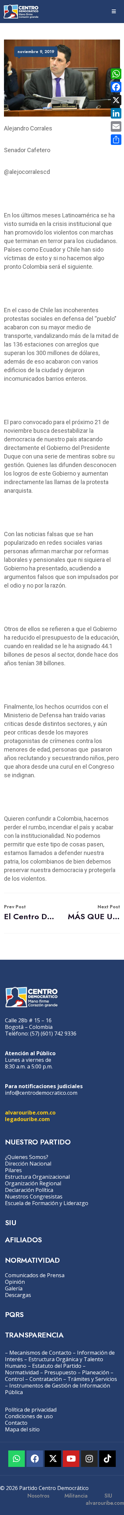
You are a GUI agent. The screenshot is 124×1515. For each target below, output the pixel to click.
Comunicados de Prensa (34, 1275)
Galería (13, 1288)
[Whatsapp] (16, 1458)
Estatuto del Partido (56, 1365)
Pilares (13, 1170)
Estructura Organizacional (37, 1176)
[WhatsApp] (116, 73)
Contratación (45, 1379)
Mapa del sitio (22, 1429)
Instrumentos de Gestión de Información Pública (57, 1389)
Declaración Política (29, 1190)
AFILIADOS (23, 1239)
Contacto (16, 1422)
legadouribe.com (27, 1119)
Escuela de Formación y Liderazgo (46, 1203)
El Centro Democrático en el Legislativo (30, 912)
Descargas (18, 1295)
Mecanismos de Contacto (40, 1352)
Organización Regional (33, 1183)
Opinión (15, 1281)
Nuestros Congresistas (33, 1196)
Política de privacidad (31, 1409)
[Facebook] (34, 1458)
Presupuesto (60, 1372)
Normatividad (22, 1372)
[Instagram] (89, 1458)
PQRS (14, 1314)
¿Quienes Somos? (26, 1157)
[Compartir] (116, 139)
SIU (10, 1222)
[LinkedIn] (116, 113)
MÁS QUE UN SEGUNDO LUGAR (94, 912)
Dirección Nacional (28, 1163)
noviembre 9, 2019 (36, 52)
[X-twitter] (53, 1458)
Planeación (95, 1372)
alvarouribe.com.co (30, 1112)
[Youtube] (71, 1458)
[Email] (116, 126)
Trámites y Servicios (92, 1379)
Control (14, 1379)
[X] (116, 100)
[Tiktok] (107, 1458)
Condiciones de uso (29, 1416)
